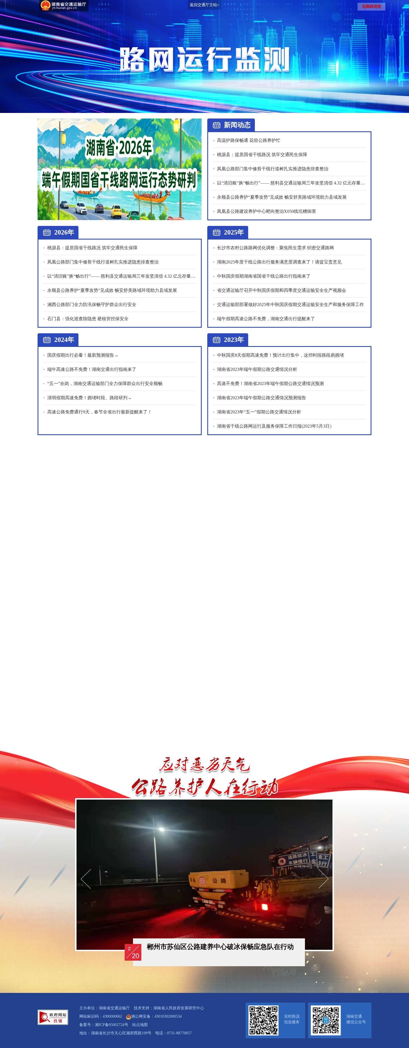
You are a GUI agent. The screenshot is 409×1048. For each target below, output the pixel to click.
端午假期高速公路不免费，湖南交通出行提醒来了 (266, 318)
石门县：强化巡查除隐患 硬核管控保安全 (88, 318)
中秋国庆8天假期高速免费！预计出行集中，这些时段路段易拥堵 (280, 355)
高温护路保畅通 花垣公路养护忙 (248, 140)
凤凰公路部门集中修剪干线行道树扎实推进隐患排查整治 (272, 168)
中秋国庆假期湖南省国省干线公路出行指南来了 (264, 276)
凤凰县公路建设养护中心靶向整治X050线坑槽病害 (266, 211)
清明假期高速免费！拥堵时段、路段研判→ (89, 397)
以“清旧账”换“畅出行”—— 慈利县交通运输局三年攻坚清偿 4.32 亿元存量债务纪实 (297, 183)
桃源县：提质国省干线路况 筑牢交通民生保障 (262, 154)
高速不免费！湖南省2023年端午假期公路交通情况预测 (270, 383)
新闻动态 (237, 125)
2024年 (64, 339)
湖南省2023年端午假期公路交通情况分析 (257, 369)
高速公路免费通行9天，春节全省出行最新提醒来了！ (99, 412)
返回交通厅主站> (204, 5)
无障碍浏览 (371, 6)
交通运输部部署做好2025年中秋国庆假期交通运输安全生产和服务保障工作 (290, 304)
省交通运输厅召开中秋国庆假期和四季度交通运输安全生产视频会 (281, 290)
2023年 (234, 339)
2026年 (64, 232)
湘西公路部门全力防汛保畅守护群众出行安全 (91, 304)
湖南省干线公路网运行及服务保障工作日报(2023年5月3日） (275, 426)
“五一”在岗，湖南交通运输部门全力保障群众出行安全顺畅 (104, 383)
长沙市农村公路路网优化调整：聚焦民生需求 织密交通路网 (275, 247)
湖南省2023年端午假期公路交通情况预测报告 (261, 397)
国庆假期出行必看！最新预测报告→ (83, 355)
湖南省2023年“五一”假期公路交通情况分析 (259, 412)
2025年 (234, 232)
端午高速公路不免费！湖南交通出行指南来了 (91, 369)
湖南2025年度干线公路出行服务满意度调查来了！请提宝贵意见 (279, 262)
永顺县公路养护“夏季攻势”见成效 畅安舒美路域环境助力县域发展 (282, 197)
